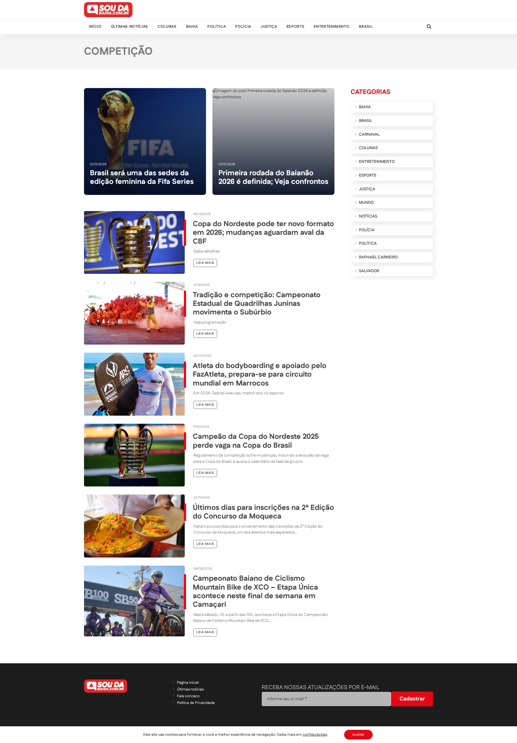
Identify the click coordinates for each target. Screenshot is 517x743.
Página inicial (188, 682)
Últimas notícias (129, 26)
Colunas (167, 26)
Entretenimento (331, 26)
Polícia (243, 26)
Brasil (366, 26)
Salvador (369, 271)
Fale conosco (188, 696)
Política (216, 26)
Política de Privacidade (196, 703)
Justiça (269, 26)
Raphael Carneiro (378, 257)
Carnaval (369, 134)
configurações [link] (315, 734)
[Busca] (429, 27)
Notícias (368, 216)
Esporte (295, 26)
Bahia (192, 26)
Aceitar (358, 734)
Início (95, 26)
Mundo (366, 202)
